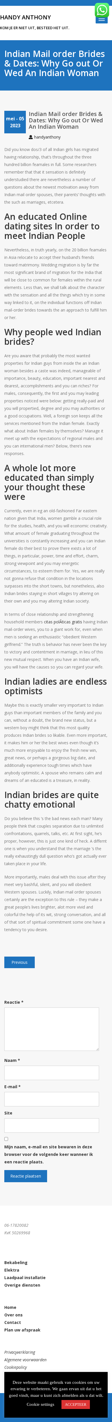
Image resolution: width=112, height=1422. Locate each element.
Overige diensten (22, 1285)
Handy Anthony (25, 17)
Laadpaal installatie (25, 1277)
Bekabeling (16, 1262)
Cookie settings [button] (40, 1404)
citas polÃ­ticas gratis (63, 622)
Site (8, 1113)
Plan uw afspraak (22, 1330)
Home (10, 1307)
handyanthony (47, 137)
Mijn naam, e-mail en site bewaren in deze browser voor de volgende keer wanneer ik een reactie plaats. (48, 1154)
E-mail (12, 1086)
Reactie (14, 1002)
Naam (12, 1060)
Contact (12, 1322)
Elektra (11, 1270)
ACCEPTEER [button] (75, 1404)
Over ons (13, 1315)
